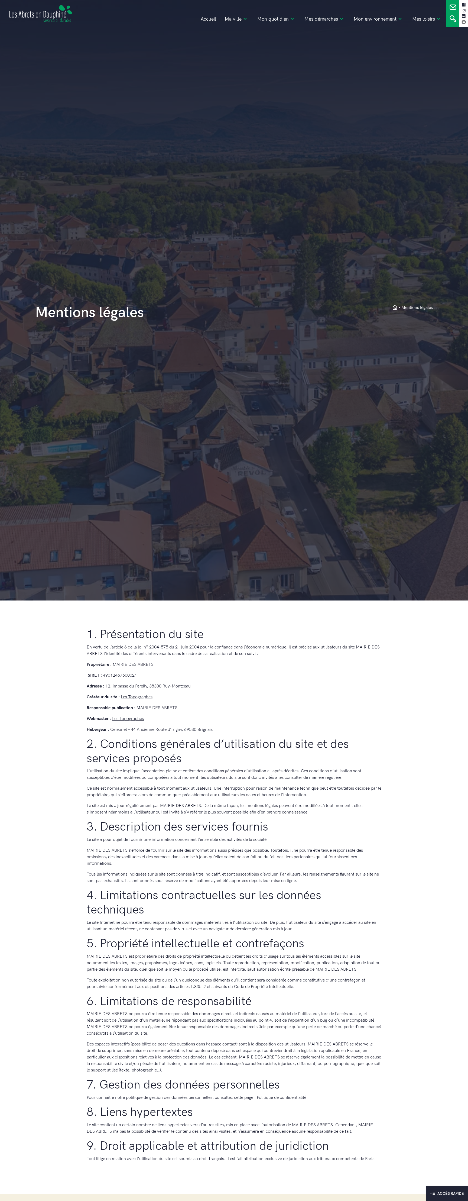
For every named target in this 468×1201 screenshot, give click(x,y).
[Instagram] (463, 10)
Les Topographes (136, 697)
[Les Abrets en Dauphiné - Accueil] (395, 308)
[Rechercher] (453, 20)
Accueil (208, 19)
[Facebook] (463, 5)
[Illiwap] (463, 22)
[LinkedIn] (463, 16)
